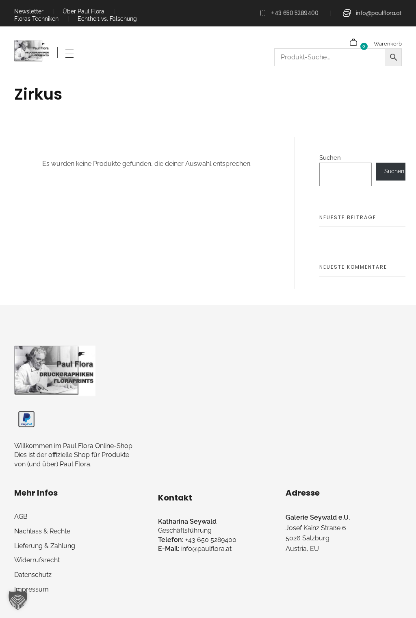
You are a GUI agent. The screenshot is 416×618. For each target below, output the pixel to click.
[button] (18, 600)
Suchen (330, 157)
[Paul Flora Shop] (32, 51)
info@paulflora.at (379, 13)
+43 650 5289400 (294, 13)
